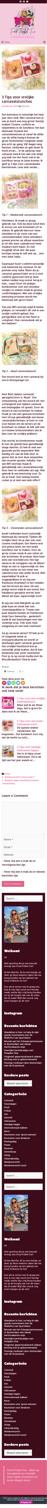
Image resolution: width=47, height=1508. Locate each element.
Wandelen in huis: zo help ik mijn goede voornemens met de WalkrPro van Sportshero (21, 1035)
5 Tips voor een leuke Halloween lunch (30, 722)
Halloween (10, 1121)
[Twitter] (18, 683)
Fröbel (7, 1110)
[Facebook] (9, 683)
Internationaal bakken (15, 1127)
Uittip (7, 1155)
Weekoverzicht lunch (15, 1165)
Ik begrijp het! (26, 1502)
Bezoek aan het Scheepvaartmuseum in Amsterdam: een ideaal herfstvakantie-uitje (23, 1044)
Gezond (8, 1117)
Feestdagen (10, 1104)
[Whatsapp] (13, 683)
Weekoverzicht (12, 1162)
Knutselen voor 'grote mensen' (20, 1134)
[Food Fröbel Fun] (23, 21)
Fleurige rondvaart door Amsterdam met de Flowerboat (23, 1064)
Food (7, 773)
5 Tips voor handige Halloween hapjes (29, 748)
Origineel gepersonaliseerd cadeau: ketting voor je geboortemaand (22, 1058)
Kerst (7, 1131)
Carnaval (8, 1100)
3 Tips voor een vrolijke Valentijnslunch (31, 700)
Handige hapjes (12, 1124)
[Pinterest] (4, 683)
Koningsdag (10, 1141)
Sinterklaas (10, 1151)
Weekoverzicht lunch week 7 (20, 777)
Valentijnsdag (11, 1158)
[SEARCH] (44, 42)
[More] (23, 683)
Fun (6, 1114)
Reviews (8, 1148)
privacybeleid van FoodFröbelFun (32, 1500)
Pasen (7, 1144)
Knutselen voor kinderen (17, 1138)
